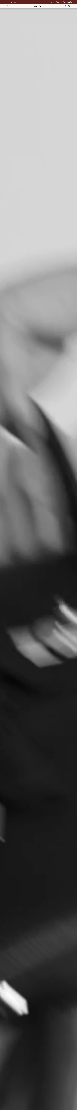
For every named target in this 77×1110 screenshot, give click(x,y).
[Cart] (72, 6)
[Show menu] (4, 6)
